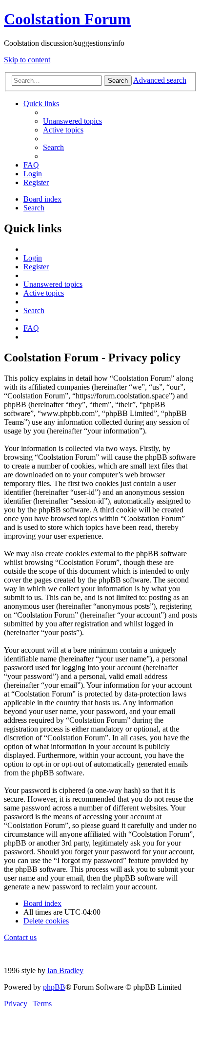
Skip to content (27, 60)
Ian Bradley (65, 970)
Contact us (20, 937)
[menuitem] (72, 121)
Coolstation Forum (67, 19)
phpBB (54, 987)
